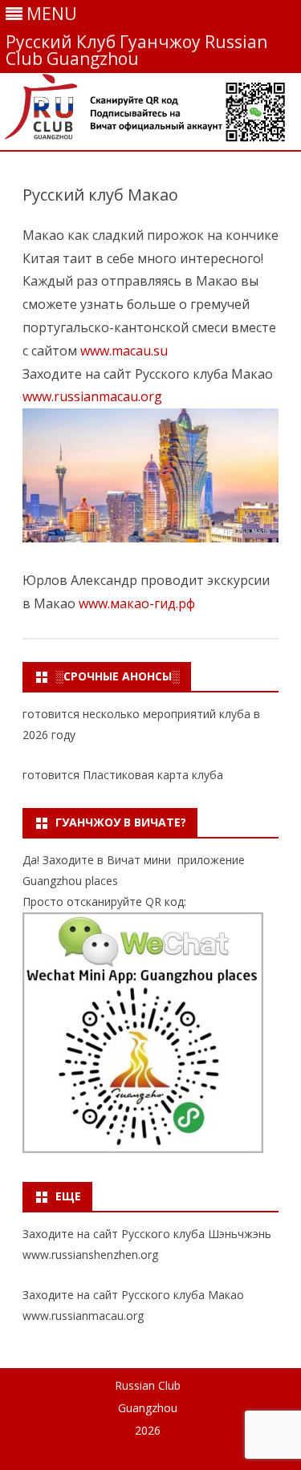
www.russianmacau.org (92, 396)
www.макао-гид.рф (137, 603)
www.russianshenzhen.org (90, 1254)
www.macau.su (124, 350)
